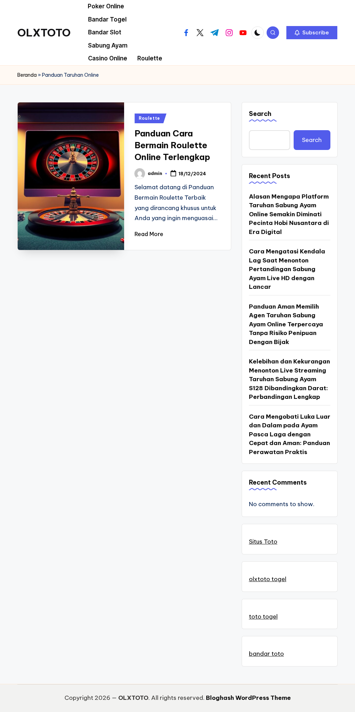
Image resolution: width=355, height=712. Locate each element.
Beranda (27, 75)
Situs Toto (263, 541)
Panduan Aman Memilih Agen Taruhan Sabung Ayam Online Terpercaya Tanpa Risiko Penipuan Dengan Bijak (286, 324)
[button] (312, 33)
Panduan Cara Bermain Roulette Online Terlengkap (172, 145)
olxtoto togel (267, 579)
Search (260, 114)
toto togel (263, 616)
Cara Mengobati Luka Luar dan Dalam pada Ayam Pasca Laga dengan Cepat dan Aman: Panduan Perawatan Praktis (289, 434)
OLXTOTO (44, 32)
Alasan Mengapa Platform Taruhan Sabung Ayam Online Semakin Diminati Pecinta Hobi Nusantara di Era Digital (289, 214)
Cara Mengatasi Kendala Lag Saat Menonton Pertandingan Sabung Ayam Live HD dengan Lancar (287, 269)
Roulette (149, 118)
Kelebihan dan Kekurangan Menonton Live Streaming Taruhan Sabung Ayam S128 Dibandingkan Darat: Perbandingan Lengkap (289, 379)
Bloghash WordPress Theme (248, 698)
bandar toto (266, 653)
